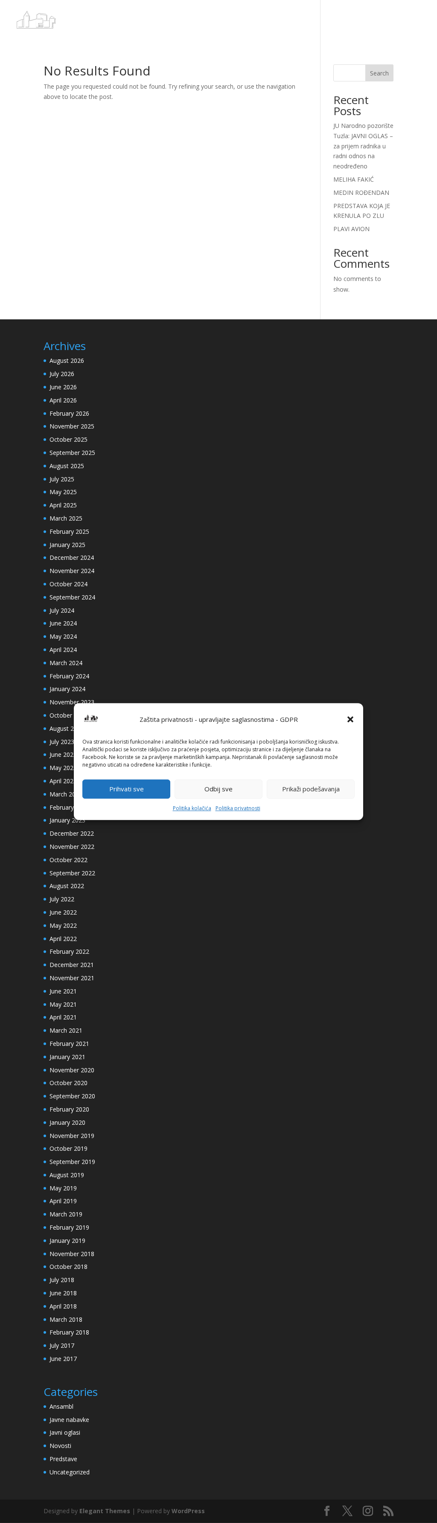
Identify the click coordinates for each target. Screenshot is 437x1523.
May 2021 (63, 1004)
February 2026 (69, 413)
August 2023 (67, 728)
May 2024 (63, 636)
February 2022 (69, 951)
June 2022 (63, 912)
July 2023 (62, 742)
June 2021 (63, 991)
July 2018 (62, 1280)
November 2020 (72, 1070)
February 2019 (69, 1227)
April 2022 (63, 939)
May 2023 (63, 768)
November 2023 (72, 702)
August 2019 (67, 1175)
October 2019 (68, 1148)
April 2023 (63, 781)
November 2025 (72, 426)
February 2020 (69, 1109)
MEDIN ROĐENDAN (361, 192)
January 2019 (67, 1240)
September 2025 (72, 453)
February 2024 (69, 676)
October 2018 (68, 1266)
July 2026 (62, 374)
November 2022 (72, 847)
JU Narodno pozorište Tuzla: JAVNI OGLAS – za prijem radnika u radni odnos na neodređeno (363, 146)
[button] (350, 719)
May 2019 (63, 1188)
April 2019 (63, 1201)
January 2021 (67, 1057)
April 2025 (63, 505)
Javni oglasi (65, 1432)
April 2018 (63, 1306)
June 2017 (63, 1359)
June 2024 (63, 623)
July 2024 (62, 610)
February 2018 (69, 1332)
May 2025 (63, 492)
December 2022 (72, 833)
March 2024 (66, 663)
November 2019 (72, 1136)
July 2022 (62, 899)
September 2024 (72, 597)
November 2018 (72, 1254)
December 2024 (72, 557)
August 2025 (67, 466)
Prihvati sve (126, 789)
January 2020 (67, 1122)
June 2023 (63, 754)
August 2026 (67, 360)
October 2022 (68, 860)
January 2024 (67, 689)
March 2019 (66, 1214)
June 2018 (63, 1293)
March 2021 (66, 1030)
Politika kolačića (192, 808)
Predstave (63, 1459)
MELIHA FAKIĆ (353, 179)
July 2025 (62, 479)
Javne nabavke (69, 1420)
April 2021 (63, 1017)
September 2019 (72, 1162)
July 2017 (62, 1345)
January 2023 (67, 820)
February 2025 (69, 531)
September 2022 (72, 873)
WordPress (188, 1511)
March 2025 (66, 518)
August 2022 (67, 886)
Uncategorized (70, 1472)
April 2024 (63, 650)
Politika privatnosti (238, 808)
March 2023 (66, 794)
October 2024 (68, 584)
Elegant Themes (104, 1511)
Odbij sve (218, 789)
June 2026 (63, 387)
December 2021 (72, 965)
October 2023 (68, 715)
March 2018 (66, 1319)
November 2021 (72, 978)
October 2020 (68, 1083)
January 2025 (67, 545)
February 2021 (69, 1043)
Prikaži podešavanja (311, 789)
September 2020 (72, 1096)
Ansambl (61, 1406)
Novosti (60, 1446)
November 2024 (72, 571)
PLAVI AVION (351, 229)
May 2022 (63, 925)
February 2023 (69, 807)
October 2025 (68, 439)
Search (379, 73)
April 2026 (63, 400)
